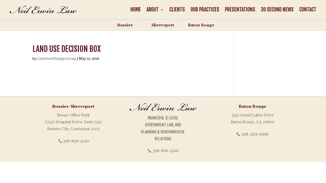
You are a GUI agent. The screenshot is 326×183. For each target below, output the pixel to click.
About (152, 9)
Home (135, 9)
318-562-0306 (255, 134)
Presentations (240, 9)
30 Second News (277, 9)
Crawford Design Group (56, 58)
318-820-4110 (76, 141)
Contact (307, 9)
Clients (177, 9)
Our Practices (205, 9)
